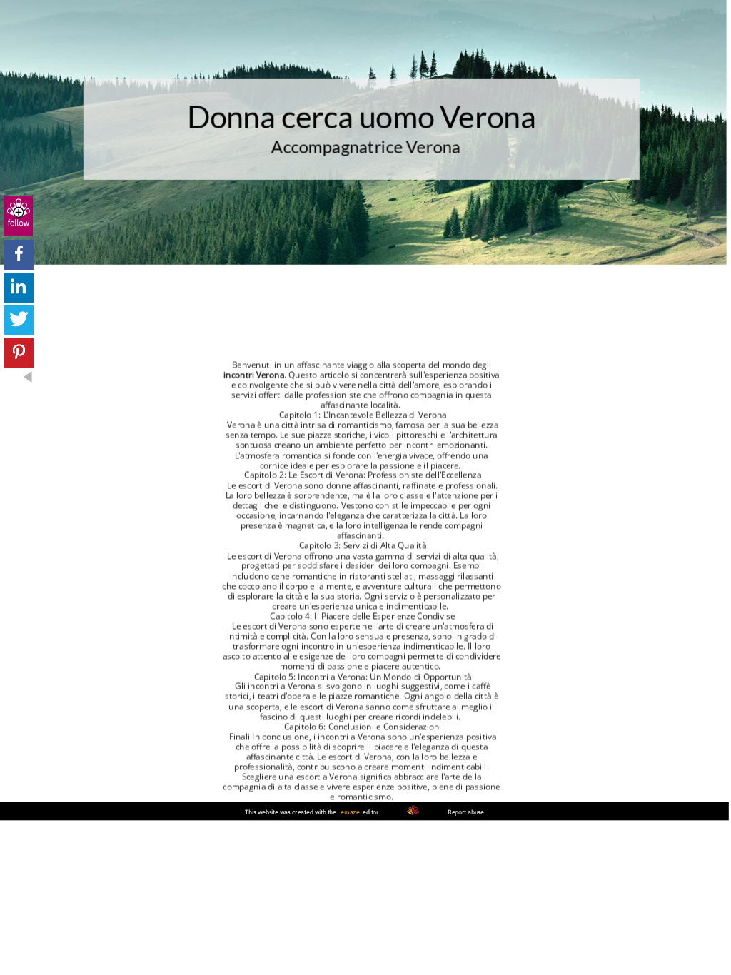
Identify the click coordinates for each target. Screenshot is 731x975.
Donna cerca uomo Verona (361, 116)
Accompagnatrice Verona (366, 147)
